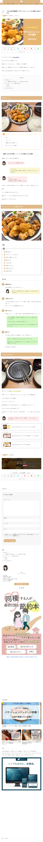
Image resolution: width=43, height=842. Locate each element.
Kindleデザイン (14, 751)
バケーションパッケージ (36, 753)
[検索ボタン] (1, 1)
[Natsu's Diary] (21, 1)
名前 (5, 518)
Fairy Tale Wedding (5, 751)
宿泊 (13, 754)
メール (6, 523)
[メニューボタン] (41, 1)
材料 (8, 84)
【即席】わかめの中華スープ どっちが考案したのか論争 (17, 81)
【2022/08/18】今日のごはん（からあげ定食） (21, 444)
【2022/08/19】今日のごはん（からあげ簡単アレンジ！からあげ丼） (25, 435)
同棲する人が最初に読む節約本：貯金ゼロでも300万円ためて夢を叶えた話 (21, 656)
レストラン (4, 754)
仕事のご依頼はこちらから (21, 584)
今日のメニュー (8, 80)
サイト (5, 529)
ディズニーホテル (27, 753)
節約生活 (4, 15)
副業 (9, 754)
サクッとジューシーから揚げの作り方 (13, 83)
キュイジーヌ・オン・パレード (16, 753)
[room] (23, 588)
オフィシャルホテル (6, 753)
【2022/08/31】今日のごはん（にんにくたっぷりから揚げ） (24, 426)
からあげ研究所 (10, 15)
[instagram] (21, 588)
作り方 (8, 86)
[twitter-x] (19, 588)
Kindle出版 (20, 751)
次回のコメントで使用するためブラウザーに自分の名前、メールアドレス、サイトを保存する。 (21, 535)
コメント (7, 499)
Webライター (26, 751)
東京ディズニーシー (20, 754)
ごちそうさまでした (9, 88)
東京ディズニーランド (29, 754)
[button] (5, 49)
